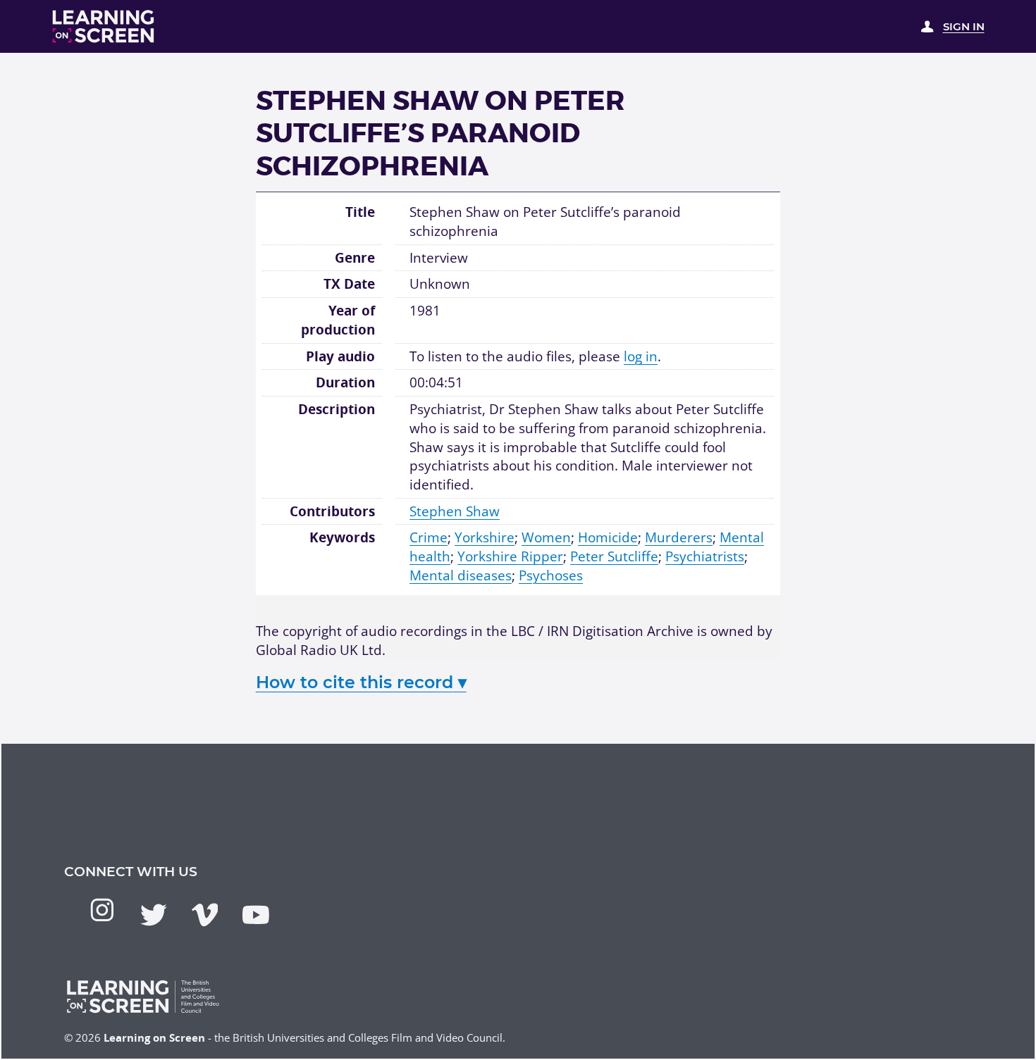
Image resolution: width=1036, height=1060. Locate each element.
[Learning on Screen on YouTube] (255, 915)
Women (546, 537)
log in (641, 356)
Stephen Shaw (454, 511)
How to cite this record (361, 682)
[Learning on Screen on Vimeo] (205, 915)
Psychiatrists (704, 556)
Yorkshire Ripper (510, 556)
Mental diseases (460, 575)
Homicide (608, 537)
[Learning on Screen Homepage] (103, 26)
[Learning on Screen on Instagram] (102, 910)
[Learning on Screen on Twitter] (153, 915)
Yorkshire (484, 537)
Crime (428, 537)
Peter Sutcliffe (614, 556)
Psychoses (551, 575)
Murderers (679, 537)
